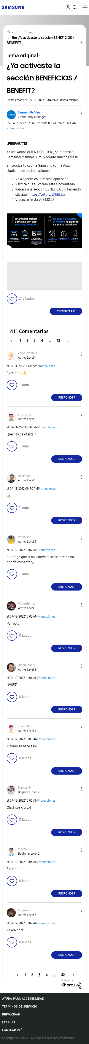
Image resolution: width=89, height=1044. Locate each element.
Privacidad (11, 1014)
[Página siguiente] (67, 340)
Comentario (66, 311)
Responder (66, 397)
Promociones (15, 128)
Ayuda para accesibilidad (23, 998)
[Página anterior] (13, 340)
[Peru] (13, 7)
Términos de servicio (19, 1006)
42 (58, 340)
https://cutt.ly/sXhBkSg (47, 194)
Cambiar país (13, 1030)
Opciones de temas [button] (74, 42)
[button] (75, 113)
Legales (8, 1022)
